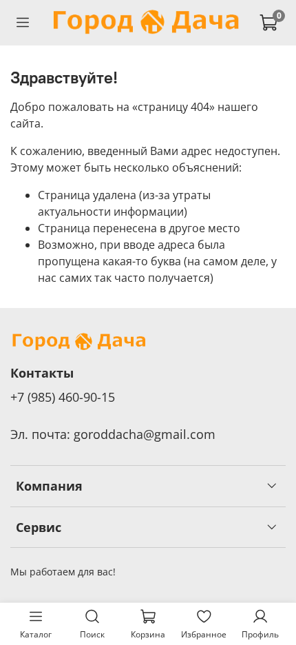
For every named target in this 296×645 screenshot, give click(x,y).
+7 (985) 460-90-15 (62, 397)
